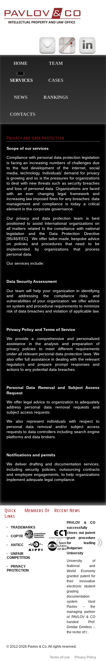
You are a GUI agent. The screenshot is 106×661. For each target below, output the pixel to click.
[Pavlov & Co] (42, 15)
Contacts (22, 114)
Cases (55, 80)
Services (21, 80)
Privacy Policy (85, 657)
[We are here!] (67, 46)
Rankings (56, 97)
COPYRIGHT (21, 536)
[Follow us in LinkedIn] (87, 46)
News (20, 97)
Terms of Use (60, 657)
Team (56, 63)
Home (21, 63)
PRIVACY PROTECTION (18, 568)
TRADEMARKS (23, 527)
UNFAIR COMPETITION (18, 556)
